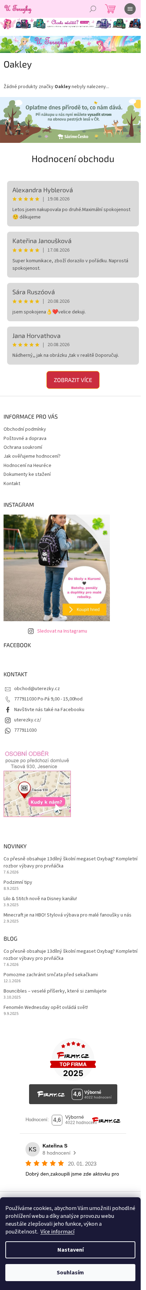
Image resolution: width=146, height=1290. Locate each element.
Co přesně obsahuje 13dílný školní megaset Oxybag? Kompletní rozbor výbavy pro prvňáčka (59, 860)
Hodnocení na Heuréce (27, 462)
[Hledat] (93, 9)
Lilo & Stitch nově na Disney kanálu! (40, 896)
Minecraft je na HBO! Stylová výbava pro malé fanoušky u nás (67, 912)
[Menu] (130, 9)
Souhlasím (70, 1272)
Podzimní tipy (18, 879)
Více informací (57, 1232)
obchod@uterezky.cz (37, 685)
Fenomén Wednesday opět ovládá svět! (46, 1004)
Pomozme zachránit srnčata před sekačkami (51, 972)
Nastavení (70, 1250)
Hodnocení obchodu (70, 155)
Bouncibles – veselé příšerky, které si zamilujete (55, 988)
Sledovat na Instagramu (62, 628)
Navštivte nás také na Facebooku (49, 706)
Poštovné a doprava (25, 435)
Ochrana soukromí (23, 444)
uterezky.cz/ (27, 717)
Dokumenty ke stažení (27, 471)
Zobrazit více (70, 376)
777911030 (25, 727)
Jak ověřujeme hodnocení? (32, 453)
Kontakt (12, 480)
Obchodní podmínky (25, 426)
